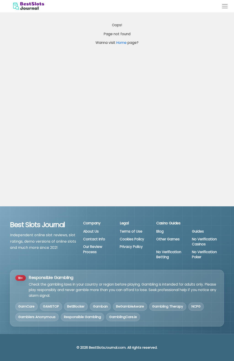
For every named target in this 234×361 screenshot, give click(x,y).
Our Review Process (92, 249)
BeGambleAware (130, 306)
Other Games (168, 239)
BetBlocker (76, 306)
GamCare (26, 306)
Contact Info (94, 239)
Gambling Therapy (167, 306)
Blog (160, 231)
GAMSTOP (51, 306)
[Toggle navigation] (224, 6)
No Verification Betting (168, 255)
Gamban (100, 306)
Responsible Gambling (82, 317)
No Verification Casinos (204, 242)
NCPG (196, 306)
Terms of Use (131, 231)
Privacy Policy (131, 246)
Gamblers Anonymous (37, 317)
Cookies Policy (132, 239)
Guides (198, 231)
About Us (91, 231)
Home (121, 42)
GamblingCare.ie (123, 317)
